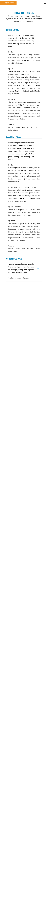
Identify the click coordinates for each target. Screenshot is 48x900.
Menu (45, 1)
